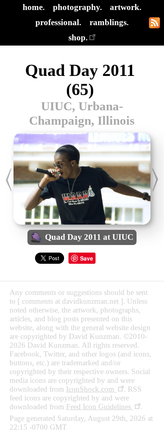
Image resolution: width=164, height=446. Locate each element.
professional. (58, 22)
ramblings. (109, 22)
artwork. (125, 7)
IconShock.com (91, 389)
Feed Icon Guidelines (99, 406)
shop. (78, 37)
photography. (77, 7)
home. (34, 7)
